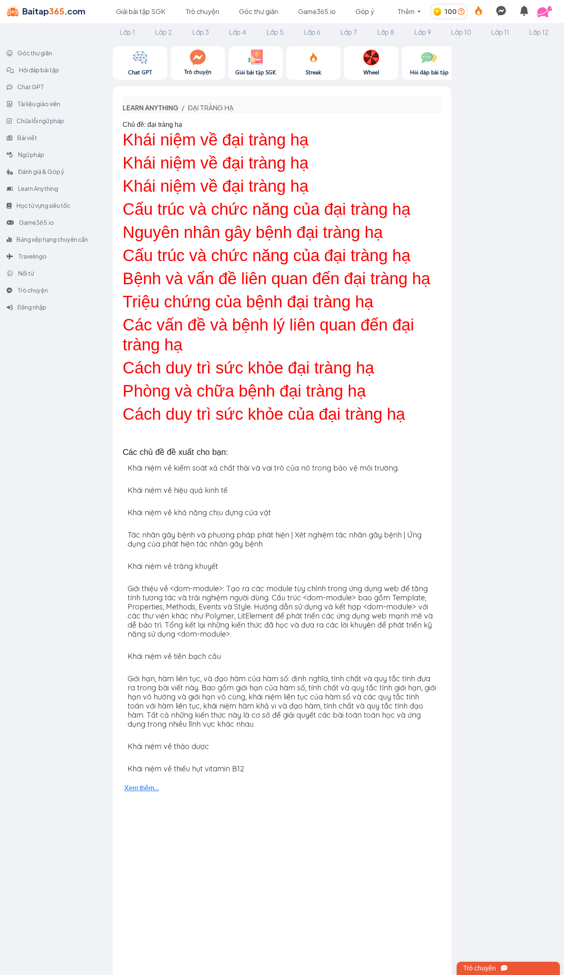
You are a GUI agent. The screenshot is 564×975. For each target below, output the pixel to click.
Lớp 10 (461, 32)
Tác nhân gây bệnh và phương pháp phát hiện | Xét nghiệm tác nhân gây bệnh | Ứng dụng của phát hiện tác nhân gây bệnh (275, 539)
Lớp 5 (275, 32)
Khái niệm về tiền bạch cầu (174, 656)
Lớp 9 (422, 32)
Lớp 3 (200, 32)
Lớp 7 (348, 32)
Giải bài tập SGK (141, 11)
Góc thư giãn (258, 11)
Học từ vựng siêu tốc (43, 205)
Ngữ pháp (30, 154)
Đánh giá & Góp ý (40, 171)
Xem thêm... (141, 788)
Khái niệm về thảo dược (168, 746)
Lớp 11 (500, 32)
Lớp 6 (311, 32)
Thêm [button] (406, 11)
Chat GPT (30, 86)
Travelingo (32, 256)
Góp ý (364, 11)
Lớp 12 (539, 32)
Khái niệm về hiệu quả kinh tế (177, 490)
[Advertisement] (507, 170)
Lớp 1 (127, 32)
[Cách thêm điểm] (461, 11)
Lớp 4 (237, 32)
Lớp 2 (163, 32)
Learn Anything (37, 188)
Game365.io (317, 11)
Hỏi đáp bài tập (38, 70)
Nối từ (25, 273)
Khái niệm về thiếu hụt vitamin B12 (186, 768)
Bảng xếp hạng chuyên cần (52, 239)
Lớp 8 (385, 32)
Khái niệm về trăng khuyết (173, 566)
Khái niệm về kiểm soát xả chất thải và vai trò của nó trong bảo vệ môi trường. (263, 468)
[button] (547, 11)
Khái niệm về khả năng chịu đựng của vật (199, 512)
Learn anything (150, 107)
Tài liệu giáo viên (38, 103)
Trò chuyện (202, 11)
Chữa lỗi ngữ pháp (40, 120)
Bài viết (27, 137)
